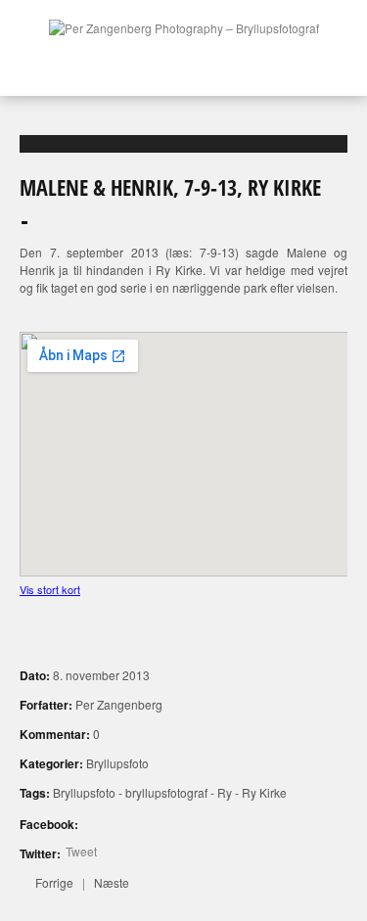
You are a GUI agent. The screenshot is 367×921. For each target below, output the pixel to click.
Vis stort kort (50, 589)
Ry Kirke (264, 792)
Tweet (81, 851)
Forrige (54, 882)
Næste (111, 882)
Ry (224, 792)
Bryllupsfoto (117, 763)
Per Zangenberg (118, 704)
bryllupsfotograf (166, 792)
